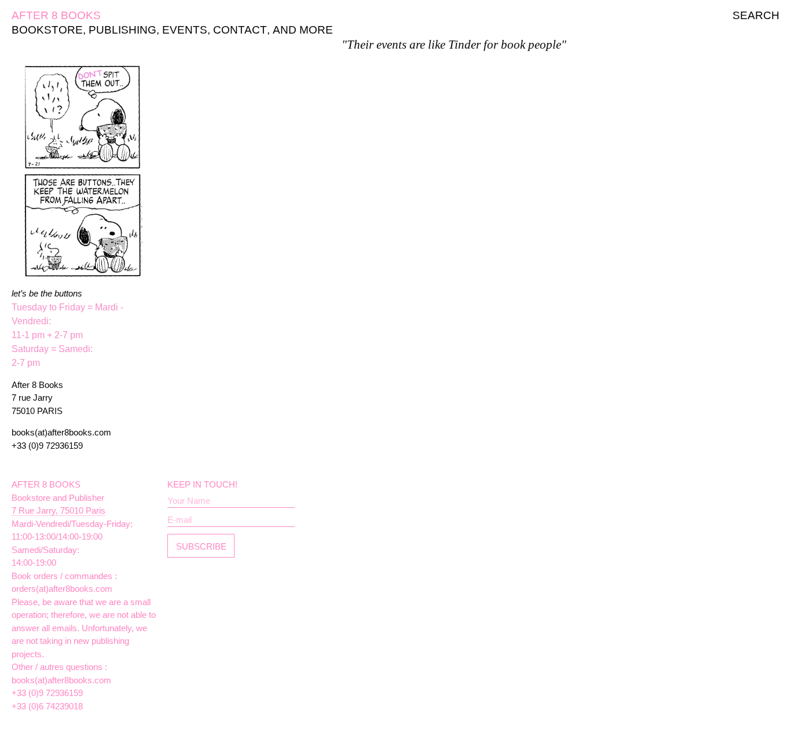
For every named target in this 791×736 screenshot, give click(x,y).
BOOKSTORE (47, 30)
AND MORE (303, 30)
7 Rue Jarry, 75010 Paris (58, 510)
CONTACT (240, 30)
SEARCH (756, 15)
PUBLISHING (122, 30)
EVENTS (184, 30)
